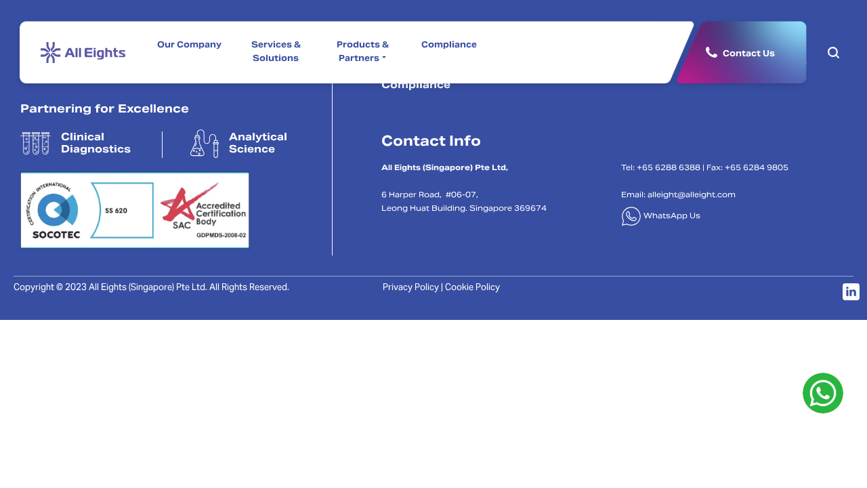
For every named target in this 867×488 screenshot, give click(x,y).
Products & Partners (363, 52)
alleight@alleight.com (692, 195)
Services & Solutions (276, 52)
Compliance (449, 45)
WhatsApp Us (670, 216)
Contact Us (749, 53)
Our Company (189, 45)
